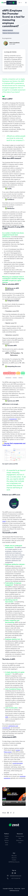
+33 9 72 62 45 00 (15, 878)
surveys (18, 750)
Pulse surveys (8, 752)
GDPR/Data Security (14, 862)
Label (4, 521)
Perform (6, 840)
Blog (20, 838)
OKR (6, 717)
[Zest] (3, 3)
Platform (6, 833)
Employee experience (8, 30)
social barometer (18, 763)
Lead (6, 844)
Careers (14, 860)
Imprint (23, 888)
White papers (19, 840)
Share (6, 842)
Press (19, 842)
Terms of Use (17, 888)
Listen (6, 838)
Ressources (20, 833)
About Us (14, 857)
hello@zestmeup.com (15, 875)
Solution (6, 836)
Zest (14, 853)
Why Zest (14, 855)
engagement (13, 419)
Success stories (20, 836)
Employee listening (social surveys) (11, 33)
